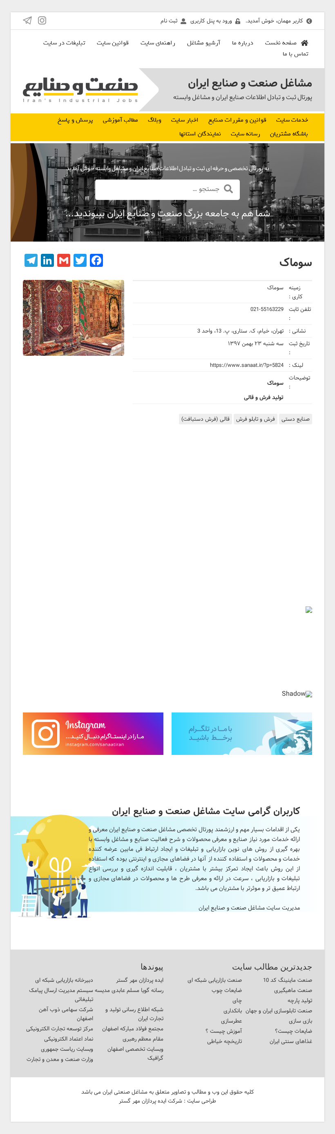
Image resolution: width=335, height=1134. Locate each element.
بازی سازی (300, 1020)
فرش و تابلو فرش (255, 419)
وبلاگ (154, 120)
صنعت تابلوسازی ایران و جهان (279, 1010)
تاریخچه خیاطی (224, 1041)
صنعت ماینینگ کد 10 (287, 980)
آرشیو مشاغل (203, 43)
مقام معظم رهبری (143, 1038)
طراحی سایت (201, 1100)
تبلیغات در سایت (64, 43)
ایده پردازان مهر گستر (139, 980)
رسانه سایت (245, 134)
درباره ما (242, 43)
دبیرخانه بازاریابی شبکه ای (64, 980)
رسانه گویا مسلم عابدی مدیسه (129, 990)
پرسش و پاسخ (75, 120)
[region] (168, 654)
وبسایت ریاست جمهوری (67, 1049)
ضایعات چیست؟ (293, 1031)
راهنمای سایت (158, 43)
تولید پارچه (300, 1000)
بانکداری (232, 1010)
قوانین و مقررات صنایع (237, 120)
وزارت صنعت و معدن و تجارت (60, 1059)
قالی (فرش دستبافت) (205, 419)
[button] (35, 648)
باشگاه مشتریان (289, 134)
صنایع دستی (295, 419)
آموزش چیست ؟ (223, 1031)
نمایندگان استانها (200, 134)
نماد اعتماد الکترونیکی (68, 1038)
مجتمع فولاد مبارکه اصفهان (132, 1028)
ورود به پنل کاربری (211, 20)
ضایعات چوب (227, 990)
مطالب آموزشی (120, 120)
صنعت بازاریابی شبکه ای (215, 980)
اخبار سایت (185, 120)
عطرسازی (231, 1020)
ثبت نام (169, 20)
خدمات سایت (292, 120)
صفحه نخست (281, 43)
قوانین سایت (113, 43)
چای (237, 1000)
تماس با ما (295, 54)
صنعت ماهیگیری (293, 990)
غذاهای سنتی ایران (291, 1041)
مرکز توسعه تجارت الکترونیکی (59, 1028)
